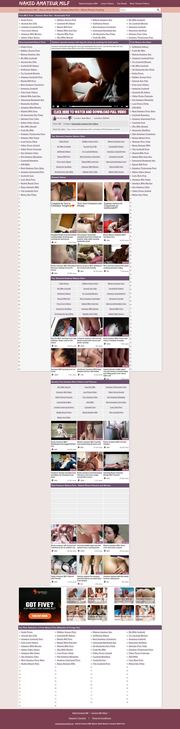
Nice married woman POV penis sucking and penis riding (116, 267)
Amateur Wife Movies (31, 34)
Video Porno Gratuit (30, 145)
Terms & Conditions (101, 718)
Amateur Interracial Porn (32, 172)
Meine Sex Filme (28, 195)
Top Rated (122, 3)
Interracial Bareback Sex (104, 30)
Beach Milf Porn (64, 27)
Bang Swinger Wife (30, 187)
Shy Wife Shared (65, 37)
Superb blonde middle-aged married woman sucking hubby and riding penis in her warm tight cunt (115, 372)
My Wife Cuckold (137, 20)
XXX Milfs (25, 164)
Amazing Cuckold (137, 27)
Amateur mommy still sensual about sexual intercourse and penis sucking (89, 340)
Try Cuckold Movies (138, 23)
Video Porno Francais (31, 149)
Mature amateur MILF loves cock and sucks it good (114, 547)
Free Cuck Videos (29, 30)
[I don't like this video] (70, 118)
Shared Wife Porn (65, 34)
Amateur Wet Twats (30, 138)
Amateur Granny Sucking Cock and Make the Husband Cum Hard (63, 475)
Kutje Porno (27, 20)
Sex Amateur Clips (29, 153)
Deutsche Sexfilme (138, 30)
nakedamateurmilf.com (64, 724)
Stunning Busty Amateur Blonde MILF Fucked (113, 474)
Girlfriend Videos (101, 23)
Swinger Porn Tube (138, 34)
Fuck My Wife (99, 37)
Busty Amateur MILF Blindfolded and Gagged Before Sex (63, 444)
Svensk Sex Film (29, 23)
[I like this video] (54, 118)
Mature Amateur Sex (102, 20)
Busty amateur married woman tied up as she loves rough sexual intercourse (89, 475)
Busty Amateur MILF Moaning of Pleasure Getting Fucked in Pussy (64, 268)
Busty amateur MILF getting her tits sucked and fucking (89, 267)
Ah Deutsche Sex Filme (104, 34)
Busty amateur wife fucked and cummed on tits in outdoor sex (63, 547)
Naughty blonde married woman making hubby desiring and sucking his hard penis (63, 237)
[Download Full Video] (90, 114)
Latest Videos (107, 3)
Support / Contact (77, 718)
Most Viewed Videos (139, 3)
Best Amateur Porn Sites (32, 168)
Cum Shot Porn (28, 179)
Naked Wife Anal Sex (67, 30)
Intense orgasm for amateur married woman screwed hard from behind (89, 578)
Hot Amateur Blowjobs (31, 157)
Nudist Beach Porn (30, 183)
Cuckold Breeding (29, 160)
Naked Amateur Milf (88, 3)
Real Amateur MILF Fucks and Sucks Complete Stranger (115, 339)
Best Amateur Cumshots (104, 27)
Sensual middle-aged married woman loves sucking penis (89, 547)
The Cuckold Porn (29, 191)
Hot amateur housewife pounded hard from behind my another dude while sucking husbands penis (89, 238)
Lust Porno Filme (29, 141)
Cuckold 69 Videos (66, 23)
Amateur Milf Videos (99, 713)
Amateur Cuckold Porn (32, 27)
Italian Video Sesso (30, 37)
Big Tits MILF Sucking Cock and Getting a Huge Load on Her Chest (63, 340)
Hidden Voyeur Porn (66, 20)
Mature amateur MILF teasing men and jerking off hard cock (89, 443)
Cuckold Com (27, 176)
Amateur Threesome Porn (141, 37)
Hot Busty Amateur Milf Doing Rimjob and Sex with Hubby (89, 370)
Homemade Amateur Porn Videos (84, 124)
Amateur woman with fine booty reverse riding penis (116, 577)
